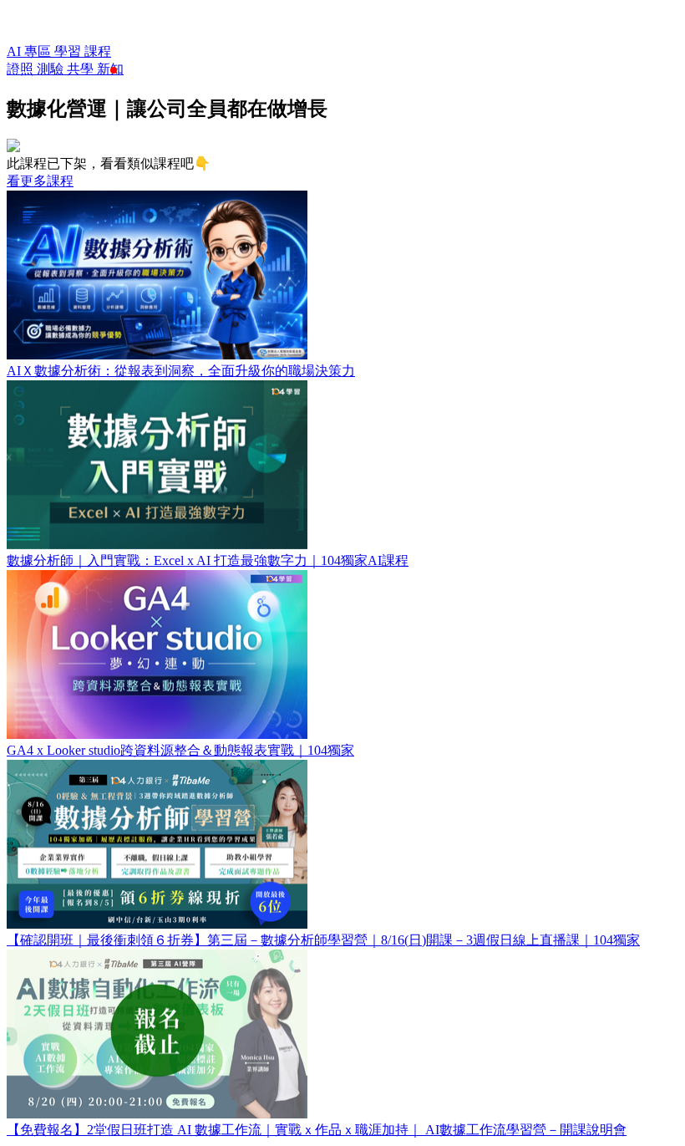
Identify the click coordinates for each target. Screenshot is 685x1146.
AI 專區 (30, 51)
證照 (22, 69)
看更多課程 (40, 181)
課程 (97, 51)
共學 (82, 69)
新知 (110, 69)
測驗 (52, 69)
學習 (69, 51)
